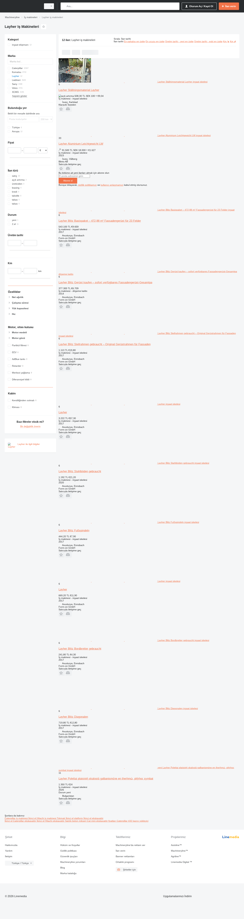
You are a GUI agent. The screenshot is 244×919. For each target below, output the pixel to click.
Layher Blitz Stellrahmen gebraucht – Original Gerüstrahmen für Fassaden (105, 344)
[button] (62, 109)
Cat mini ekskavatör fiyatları (102, 821)
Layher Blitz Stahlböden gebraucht (80, 471)
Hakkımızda (11, 845)
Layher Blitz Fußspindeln (74, 530)
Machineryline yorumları (72, 862)
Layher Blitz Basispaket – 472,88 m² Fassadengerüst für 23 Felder (100, 220)
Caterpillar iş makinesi (16, 818)
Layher (63, 412)
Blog (62, 867)
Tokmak (61, 818)
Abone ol (68, 180)
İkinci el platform (74, 818)
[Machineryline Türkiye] (22, 6)
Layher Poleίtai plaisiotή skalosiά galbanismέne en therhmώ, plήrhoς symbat (106, 778)
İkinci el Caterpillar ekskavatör (21, 821)
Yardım (8, 850)
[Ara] (64, 6)
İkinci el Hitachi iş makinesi (42, 818)
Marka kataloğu (68, 873)
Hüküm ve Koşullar (70, 845)
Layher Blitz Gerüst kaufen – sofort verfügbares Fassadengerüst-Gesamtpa (105, 282)
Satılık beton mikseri (76, 821)
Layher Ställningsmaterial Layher (79, 90)
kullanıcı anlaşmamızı (112, 185)
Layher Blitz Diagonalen (73, 716)
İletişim (8, 856)
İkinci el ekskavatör (93, 818)
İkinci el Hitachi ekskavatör (51, 821)
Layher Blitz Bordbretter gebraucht (80, 648)
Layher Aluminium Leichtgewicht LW (81, 143)
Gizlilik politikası (68, 850)
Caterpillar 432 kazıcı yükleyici (132, 821)
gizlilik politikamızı (87, 185)
